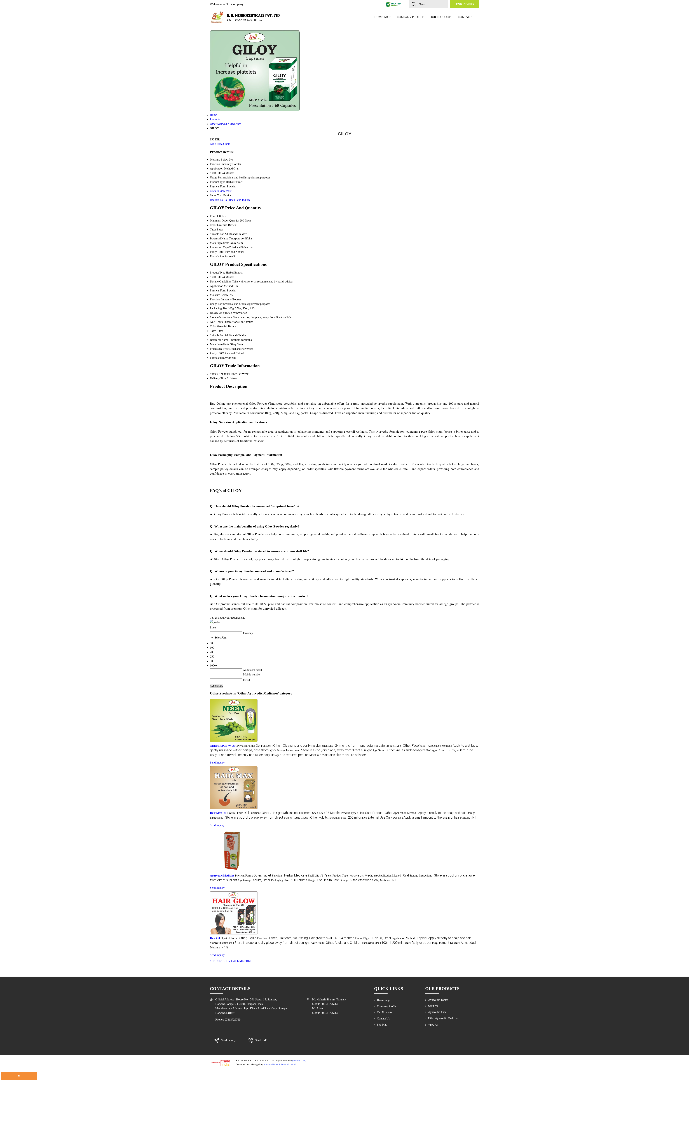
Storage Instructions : (324, 750)
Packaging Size (218, 308)
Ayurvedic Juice (437, 1012)
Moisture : (337, 755)
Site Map (382, 1024)
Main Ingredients (219, 242)
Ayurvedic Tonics (438, 999)
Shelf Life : (353, 745)
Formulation (217, 256)
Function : (291, 745)
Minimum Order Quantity (224, 220)
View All (433, 1024)
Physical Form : (248, 745)
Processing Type (219, 247)
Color (213, 225)
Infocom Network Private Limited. (280, 1064)
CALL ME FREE (241, 960)
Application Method (221, 286)
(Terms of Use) (299, 1060)
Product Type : (406, 745)
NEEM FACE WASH (223, 745)
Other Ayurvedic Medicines (443, 1018)
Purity (213, 251)
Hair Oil (215, 938)
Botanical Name (219, 238)
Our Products (441, 17)
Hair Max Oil (218, 812)
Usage (213, 303)
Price (213, 216)
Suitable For (217, 233)
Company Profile (410, 17)
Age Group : (399, 750)
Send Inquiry (465, 4)
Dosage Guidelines (220, 281)
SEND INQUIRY (220, 960)
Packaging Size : (449, 750)
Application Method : (429, 812)
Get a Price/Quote (220, 143)
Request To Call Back (222, 199)
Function (215, 299)
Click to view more (221, 190)
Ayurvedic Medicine (222, 875)
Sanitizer (433, 1005)
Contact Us (467, 17)
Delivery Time (218, 378)
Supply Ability (218, 373)
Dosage (214, 312)
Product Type (217, 272)
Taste (213, 229)
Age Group (216, 321)
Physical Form (218, 290)
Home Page (382, 17)
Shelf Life (215, 277)
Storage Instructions (221, 317)
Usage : (240, 755)
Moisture (215, 294)
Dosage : (290, 755)
